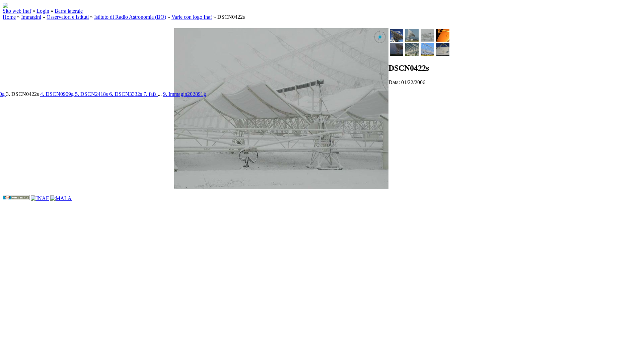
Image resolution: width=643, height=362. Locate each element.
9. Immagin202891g (184, 94)
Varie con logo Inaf (191, 17)
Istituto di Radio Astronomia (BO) (130, 17)
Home (9, 17)
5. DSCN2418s (92, 94)
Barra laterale (69, 11)
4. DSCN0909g (57, 94)
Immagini (31, 17)
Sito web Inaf (17, 11)
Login (43, 11)
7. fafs (150, 94)
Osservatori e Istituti (68, 17)
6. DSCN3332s (126, 94)
